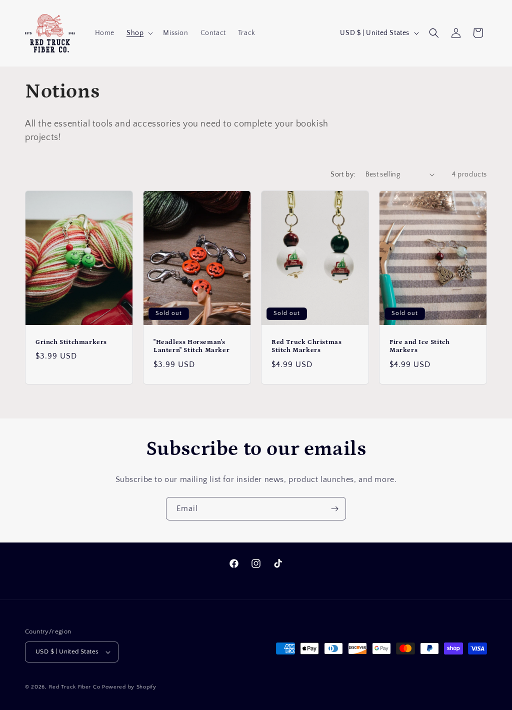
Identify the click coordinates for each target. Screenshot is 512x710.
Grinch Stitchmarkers (71, 342)
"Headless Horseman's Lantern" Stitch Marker (192, 346)
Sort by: (342, 174)
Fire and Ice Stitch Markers (420, 346)
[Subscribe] (335, 508)
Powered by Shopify (129, 687)
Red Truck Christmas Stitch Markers (307, 346)
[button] (138, 33)
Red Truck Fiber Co (74, 687)
